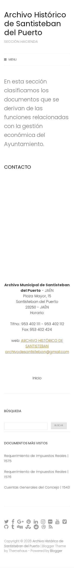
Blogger (56, 550)
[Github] (6, 526)
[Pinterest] (29, 521)
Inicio (37, 378)
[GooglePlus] (20, 521)
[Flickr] (50, 521)
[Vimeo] (64, 521)
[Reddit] (36, 526)
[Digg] (20, 526)
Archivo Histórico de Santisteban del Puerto (35, 23)
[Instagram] (43, 521)
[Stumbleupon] (28, 526)
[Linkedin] (36, 521)
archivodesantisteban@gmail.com (37, 351)
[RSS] (51, 526)
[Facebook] (13, 521)
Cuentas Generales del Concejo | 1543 (37, 487)
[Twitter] (6, 521)
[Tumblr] (13, 526)
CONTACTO (17, 167)
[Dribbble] (44, 526)
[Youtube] (57, 521)
